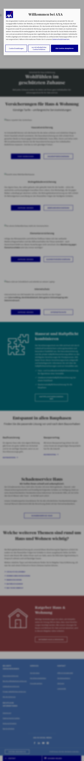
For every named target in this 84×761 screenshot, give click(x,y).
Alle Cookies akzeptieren (64, 48)
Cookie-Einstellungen (16, 48)
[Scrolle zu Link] (9, 14)
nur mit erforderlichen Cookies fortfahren (39, 48)
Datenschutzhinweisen (60, 39)
